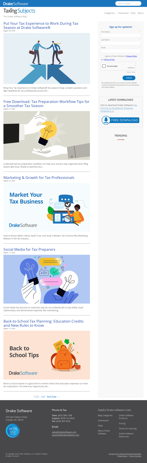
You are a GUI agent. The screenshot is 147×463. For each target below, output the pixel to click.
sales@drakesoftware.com (64, 432)
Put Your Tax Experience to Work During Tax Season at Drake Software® (40, 25)
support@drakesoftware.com (65, 435)
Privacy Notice (122, 456)
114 (43, 396)
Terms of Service (135, 456)
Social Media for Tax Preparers (29, 249)
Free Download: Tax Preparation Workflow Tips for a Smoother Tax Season (46, 103)
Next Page (53, 396)
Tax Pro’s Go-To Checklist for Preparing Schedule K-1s (118, 108)
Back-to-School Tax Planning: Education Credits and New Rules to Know (43, 323)
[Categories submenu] (115, 13)
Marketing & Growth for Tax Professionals (38, 177)
